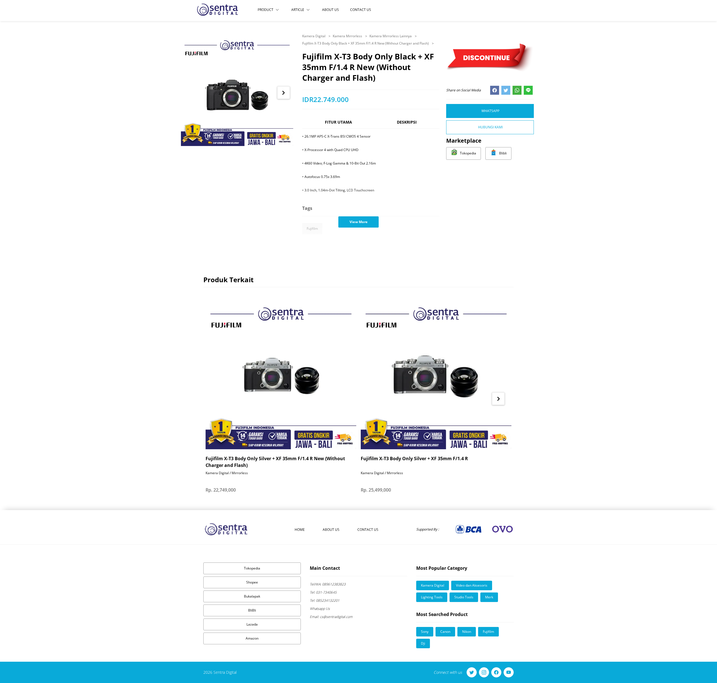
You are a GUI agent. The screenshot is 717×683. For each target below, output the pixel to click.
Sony (425, 631)
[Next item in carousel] (283, 92)
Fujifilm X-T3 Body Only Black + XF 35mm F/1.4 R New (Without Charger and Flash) (366, 43)
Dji (423, 643)
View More (359, 221)
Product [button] (265, 9)
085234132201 (324, 600)
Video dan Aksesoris (471, 585)
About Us (330, 9)
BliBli (252, 610)
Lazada (252, 624)
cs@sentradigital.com (331, 616)
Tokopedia (252, 568)
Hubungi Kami (490, 127)
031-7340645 (323, 592)
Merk (489, 597)
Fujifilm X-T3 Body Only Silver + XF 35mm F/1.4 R (414, 458)
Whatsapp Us (320, 608)
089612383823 (328, 584)
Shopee (252, 582)
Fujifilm (312, 228)
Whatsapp (490, 110)
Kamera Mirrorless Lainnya (391, 36)
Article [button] (297, 9)
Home (300, 529)
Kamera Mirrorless (348, 36)
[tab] (338, 124)
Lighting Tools (432, 597)
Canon (445, 631)
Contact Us (360, 9)
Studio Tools (463, 597)
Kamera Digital (314, 36)
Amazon (252, 638)
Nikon (466, 631)
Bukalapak (252, 596)
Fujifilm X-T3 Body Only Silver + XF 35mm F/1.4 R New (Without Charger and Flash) (275, 461)
